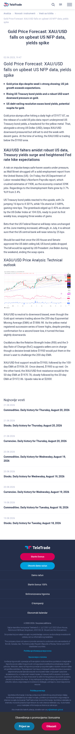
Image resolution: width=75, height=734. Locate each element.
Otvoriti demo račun (37, 566)
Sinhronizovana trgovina (37, 594)
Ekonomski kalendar (37, 613)
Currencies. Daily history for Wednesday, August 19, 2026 (36, 491)
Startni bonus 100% (37, 584)
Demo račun (37, 575)
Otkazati (51, 726)
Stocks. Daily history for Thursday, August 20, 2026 (33, 425)
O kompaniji (38, 603)
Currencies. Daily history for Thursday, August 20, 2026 (35, 441)
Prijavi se (24, 726)
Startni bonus (37, 556)
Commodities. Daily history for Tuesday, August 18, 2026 (36, 507)
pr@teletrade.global (55, 710)
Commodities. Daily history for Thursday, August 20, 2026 (37, 410)
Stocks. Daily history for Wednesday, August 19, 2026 (34, 476)
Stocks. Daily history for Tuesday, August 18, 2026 (32, 523)
